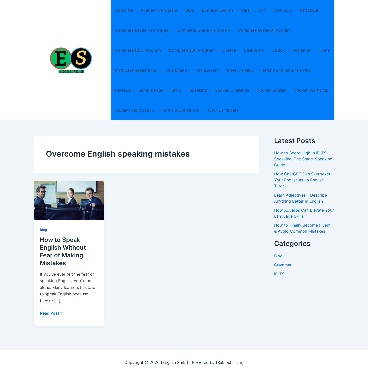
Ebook (279, 50)
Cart (245, 10)
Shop (176, 90)
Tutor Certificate (223, 110)
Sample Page (151, 90)
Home (324, 50)
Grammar (301, 50)
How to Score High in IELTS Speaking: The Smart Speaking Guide (303, 158)
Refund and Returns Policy (286, 70)
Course (229, 50)
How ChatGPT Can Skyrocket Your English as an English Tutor (302, 180)
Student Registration (134, 110)
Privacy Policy (240, 70)
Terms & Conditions (180, 110)
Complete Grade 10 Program (142, 30)
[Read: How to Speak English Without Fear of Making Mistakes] (69, 200)
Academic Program (159, 10)
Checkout (283, 10)
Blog (189, 10)
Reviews (123, 90)
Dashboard (254, 50)
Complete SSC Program (191, 50)
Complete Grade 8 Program (203, 30)
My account (208, 70)
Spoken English (271, 90)
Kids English (177, 70)
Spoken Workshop (311, 90)
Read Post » (51, 313)
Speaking (198, 90)
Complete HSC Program (138, 50)
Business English (217, 10)
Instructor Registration (136, 70)
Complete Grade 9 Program (264, 30)
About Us (124, 10)
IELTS (279, 273)
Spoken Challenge (232, 90)
